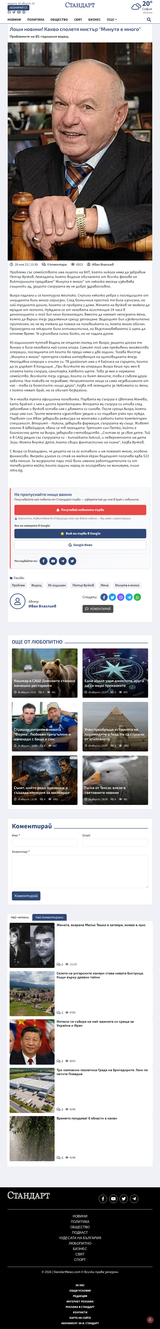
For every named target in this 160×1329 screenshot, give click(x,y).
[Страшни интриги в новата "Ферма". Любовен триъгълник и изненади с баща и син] (45, 726)
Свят (80, 1254)
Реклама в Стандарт (80, 1307)
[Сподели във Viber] (120, 597)
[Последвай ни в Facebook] (103, 1199)
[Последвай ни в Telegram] (134, 1199)
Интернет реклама (80, 1302)
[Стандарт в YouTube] (53, 561)
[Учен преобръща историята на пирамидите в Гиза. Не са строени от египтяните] (115, 726)
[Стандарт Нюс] (29, 1199)
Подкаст (80, 1232)
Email (86, 835)
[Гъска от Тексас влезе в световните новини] (115, 780)
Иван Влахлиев (103, 264)
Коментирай (100, 609)
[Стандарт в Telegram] (63, 561)
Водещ (36, 585)
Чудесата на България (80, 1238)
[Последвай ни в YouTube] (113, 1199)
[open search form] (149, 19)
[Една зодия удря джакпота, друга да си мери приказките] (115, 673)
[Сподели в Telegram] (129, 597)
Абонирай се (18, 8)
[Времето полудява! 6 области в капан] (32, 1138)
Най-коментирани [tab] (49, 917)
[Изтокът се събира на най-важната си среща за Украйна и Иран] (32, 1041)
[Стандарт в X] (72, 561)
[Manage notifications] (150, 1319)
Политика (80, 1221)
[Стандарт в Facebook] (44, 561)
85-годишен (57, 585)
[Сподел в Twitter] (112, 597)
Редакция (80, 1296)
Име (16, 835)
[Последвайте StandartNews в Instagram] (14, 12)
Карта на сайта (80, 1318)
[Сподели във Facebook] (104, 597)
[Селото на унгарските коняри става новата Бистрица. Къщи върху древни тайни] (32, 993)
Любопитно (80, 1243)
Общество (80, 1227)
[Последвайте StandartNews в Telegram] (24, 12)
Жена (105, 585)
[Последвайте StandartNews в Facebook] (9, 12)
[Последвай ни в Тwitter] (124, 1199)
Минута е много (127, 585)
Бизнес (80, 1249)
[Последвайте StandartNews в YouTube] (19, 12)
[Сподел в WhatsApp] (137, 597)
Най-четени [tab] (20, 917)
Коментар (21, 851)
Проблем (18, 585)
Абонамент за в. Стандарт (80, 1323)
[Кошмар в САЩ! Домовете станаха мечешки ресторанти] (45, 673)
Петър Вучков (83, 585)
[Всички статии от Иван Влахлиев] (17, 601)
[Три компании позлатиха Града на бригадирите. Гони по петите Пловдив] (32, 1090)
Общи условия (80, 1291)
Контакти (80, 1312)
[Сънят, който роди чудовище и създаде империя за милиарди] (45, 780)
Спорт (80, 1260)
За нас (80, 1285)
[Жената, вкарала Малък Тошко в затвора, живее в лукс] (32, 945)
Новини (80, 1216)
